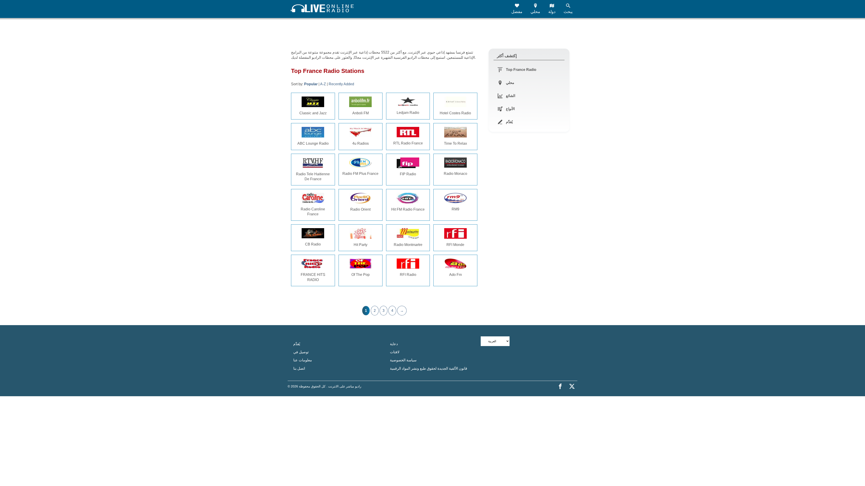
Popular (311, 84)
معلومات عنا (302, 360)
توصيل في (301, 352)
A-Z (323, 84)
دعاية (394, 344)
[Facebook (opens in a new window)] (560, 386)
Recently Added (341, 84)
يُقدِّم (296, 344)
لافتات (394, 352)
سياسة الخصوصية (403, 360)
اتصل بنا (299, 368)
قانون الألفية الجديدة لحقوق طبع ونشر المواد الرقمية (428, 368)
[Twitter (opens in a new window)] (572, 386)
